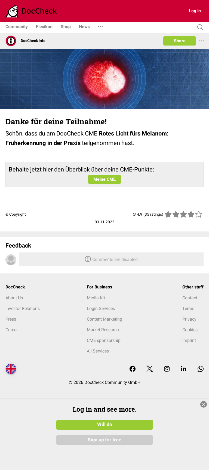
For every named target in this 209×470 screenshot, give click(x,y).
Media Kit (96, 297)
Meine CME (104, 179)
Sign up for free (104, 439)
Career (11, 329)
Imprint (189, 340)
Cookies (190, 329)
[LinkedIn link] (184, 369)
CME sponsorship (104, 340)
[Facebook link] (133, 369)
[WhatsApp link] (201, 369)
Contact (189, 297)
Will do (104, 424)
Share (180, 40)
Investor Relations (22, 308)
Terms (188, 308)
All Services (98, 351)
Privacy (189, 319)
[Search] (199, 27)
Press (10, 319)
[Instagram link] (167, 369)
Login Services (101, 308)
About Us (14, 297)
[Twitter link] (149, 369)
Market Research (103, 329)
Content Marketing (104, 319)
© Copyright (15, 214)
